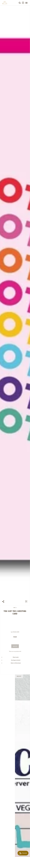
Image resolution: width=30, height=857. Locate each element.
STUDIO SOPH (15, 632)
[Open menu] (26, 3)
